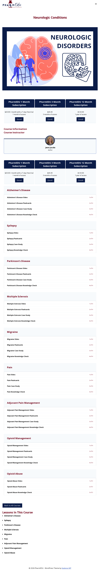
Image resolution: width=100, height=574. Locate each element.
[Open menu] (96, 3)
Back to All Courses (12, 505)
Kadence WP (66, 568)
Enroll (19, 119)
